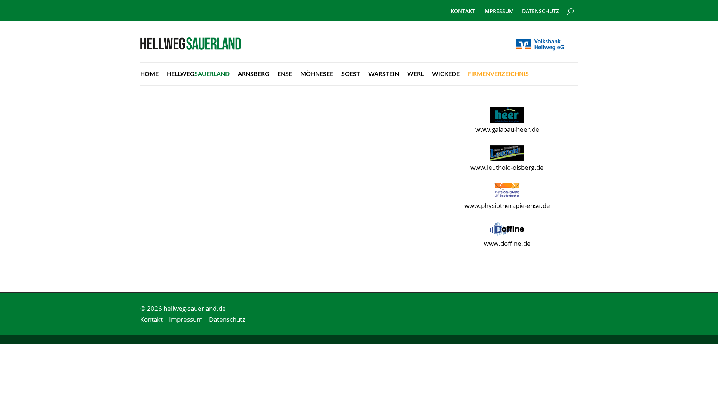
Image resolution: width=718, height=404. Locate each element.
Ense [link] (284, 74)
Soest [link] (350, 74)
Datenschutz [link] (540, 12)
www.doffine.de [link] (507, 243)
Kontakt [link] (463, 12)
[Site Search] (570, 8)
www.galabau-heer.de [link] (507, 129)
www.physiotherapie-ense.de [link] (507, 205)
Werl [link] (415, 74)
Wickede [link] (446, 74)
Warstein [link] (383, 74)
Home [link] (149, 74)
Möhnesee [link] (316, 74)
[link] (190, 47)
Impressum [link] (498, 12)
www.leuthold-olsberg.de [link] (507, 167)
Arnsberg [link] (253, 74)
